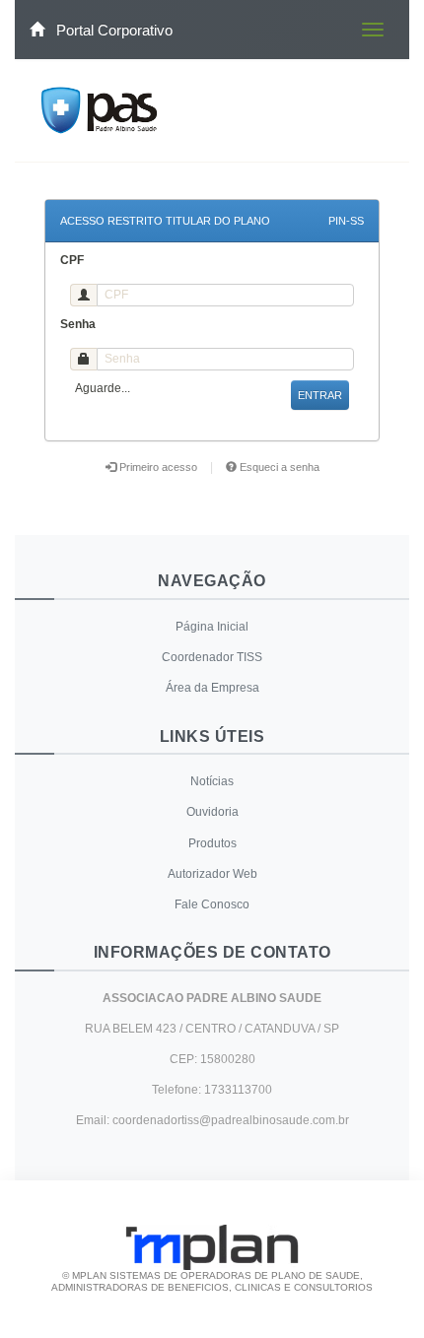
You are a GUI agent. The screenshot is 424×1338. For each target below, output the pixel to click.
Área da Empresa (212, 688)
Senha (78, 324)
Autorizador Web (212, 874)
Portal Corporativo (112, 30)
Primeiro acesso (158, 467)
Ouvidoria (212, 812)
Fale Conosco (212, 904)
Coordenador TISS (212, 657)
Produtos (212, 843)
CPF (72, 260)
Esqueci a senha (278, 467)
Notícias (212, 781)
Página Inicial (212, 627)
